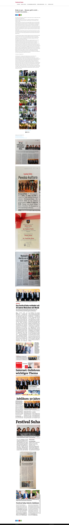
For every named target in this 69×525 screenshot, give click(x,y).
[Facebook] (16, 15)
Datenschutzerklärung (51, 524)
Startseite (18, 4)
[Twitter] (17, 15)
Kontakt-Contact (23, 4)
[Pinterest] (19, 15)
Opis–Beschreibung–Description (31, 4)
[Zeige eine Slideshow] (28, 130)
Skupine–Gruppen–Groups (40, 4)
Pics (45, 4)
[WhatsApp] (21, 15)
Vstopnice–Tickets (50, 4)
